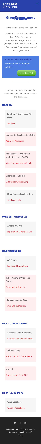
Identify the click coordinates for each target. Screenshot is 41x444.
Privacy (20, 435)
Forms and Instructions (17, 266)
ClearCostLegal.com (16, 408)
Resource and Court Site (17, 375)
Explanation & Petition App (19, 231)
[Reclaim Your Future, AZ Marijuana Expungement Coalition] (10, 7)
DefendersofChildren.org (17, 182)
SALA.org (11, 123)
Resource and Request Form (19, 338)
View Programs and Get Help (19, 163)
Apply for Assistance (15, 141)
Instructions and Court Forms (19, 356)
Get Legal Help (14, 200)
